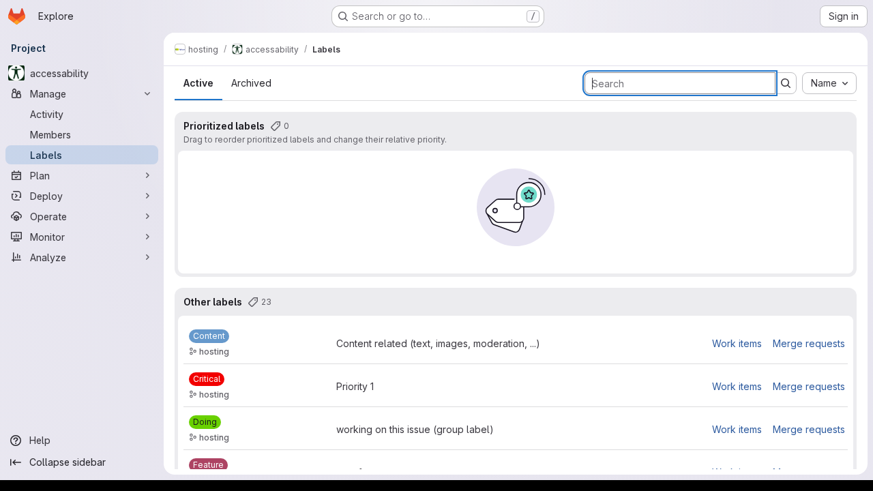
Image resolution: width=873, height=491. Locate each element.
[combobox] (829, 83)
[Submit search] (786, 83)
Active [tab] (198, 83)
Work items (737, 343)
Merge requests (809, 343)
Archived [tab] (251, 83)
